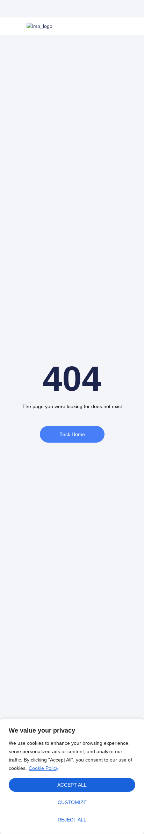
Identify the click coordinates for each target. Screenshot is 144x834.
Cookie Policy (43, 768)
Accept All (72, 785)
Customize (72, 802)
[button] (64, 8)
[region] (72, 776)
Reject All (72, 819)
